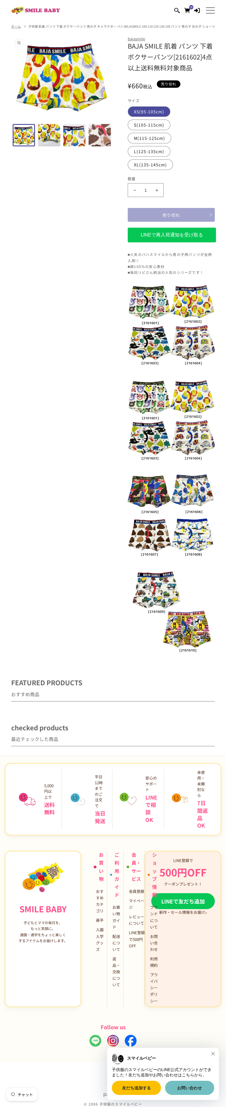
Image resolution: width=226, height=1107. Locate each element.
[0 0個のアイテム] (187, 10)
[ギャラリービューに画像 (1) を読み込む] (24, 135)
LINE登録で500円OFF (137, 939)
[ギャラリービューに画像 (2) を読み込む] (49, 135)
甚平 (100, 920)
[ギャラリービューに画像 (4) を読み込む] (100, 135)
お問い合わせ (154, 943)
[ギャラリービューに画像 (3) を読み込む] (74, 135)
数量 (132, 178)
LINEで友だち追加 (183, 901)
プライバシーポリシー (154, 987)
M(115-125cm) (149, 138)
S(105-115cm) (149, 125)
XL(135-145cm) (150, 165)
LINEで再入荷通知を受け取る (172, 234)
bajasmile (136, 39)
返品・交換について (116, 971)
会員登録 (136, 891)
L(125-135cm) (149, 151)
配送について (116, 943)
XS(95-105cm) (149, 112)
